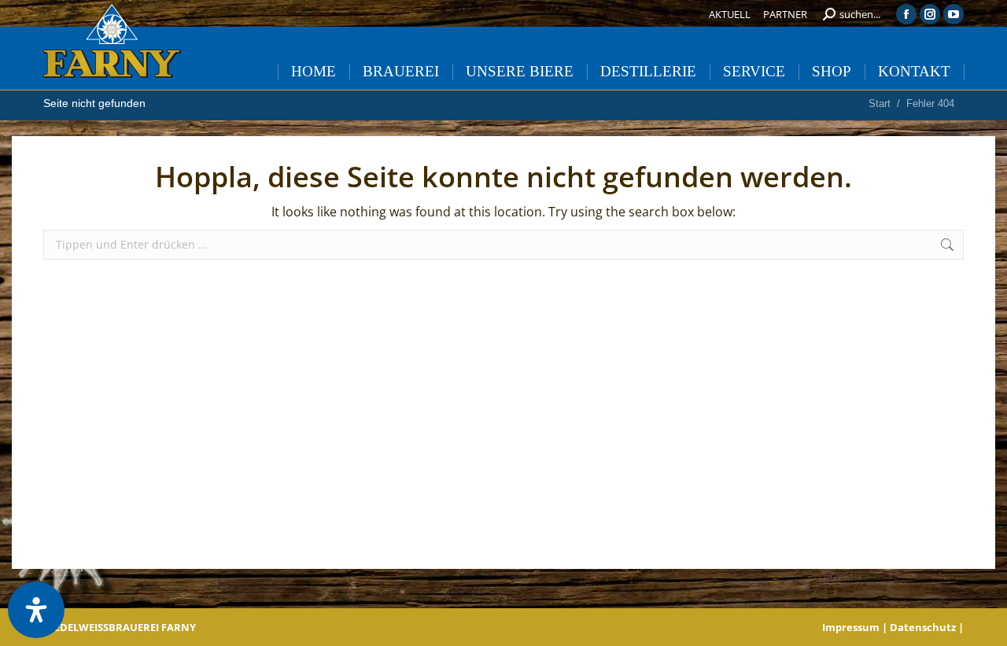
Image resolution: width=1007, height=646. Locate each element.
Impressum (851, 627)
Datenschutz (923, 627)
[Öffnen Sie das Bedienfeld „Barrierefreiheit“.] (36, 609)
